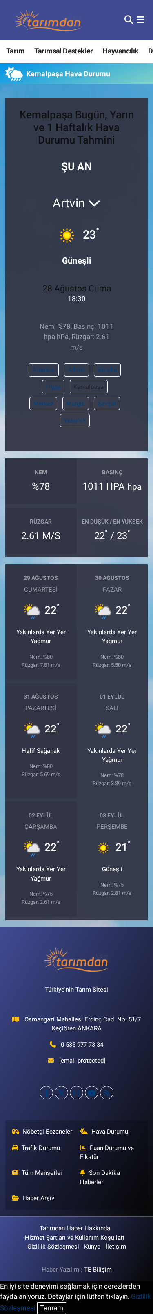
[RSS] (106, 1092)
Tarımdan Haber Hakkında (75, 1228)
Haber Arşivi (39, 1198)
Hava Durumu (109, 1131)
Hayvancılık (120, 51)
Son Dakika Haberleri (100, 1177)
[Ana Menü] (140, 20)
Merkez (43, 403)
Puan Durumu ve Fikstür (107, 1152)
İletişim (116, 1246)
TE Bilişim (98, 1269)
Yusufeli (75, 420)
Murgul (75, 403)
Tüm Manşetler (42, 1172)
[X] (61, 1092)
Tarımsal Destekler (63, 51)
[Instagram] (76, 1092)
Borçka (107, 369)
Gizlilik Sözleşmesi (53, 1246)
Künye (92, 1246)
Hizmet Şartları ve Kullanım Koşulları (74, 1237)
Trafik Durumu (41, 1148)
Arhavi (76, 369)
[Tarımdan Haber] (48, 20)
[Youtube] (91, 1092)
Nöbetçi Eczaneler (47, 1131)
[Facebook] (46, 1092)
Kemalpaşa (88, 387)
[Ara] (128, 20)
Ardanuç (44, 369)
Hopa (53, 387)
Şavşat (107, 403)
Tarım (15, 51)
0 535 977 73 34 (82, 1044)
